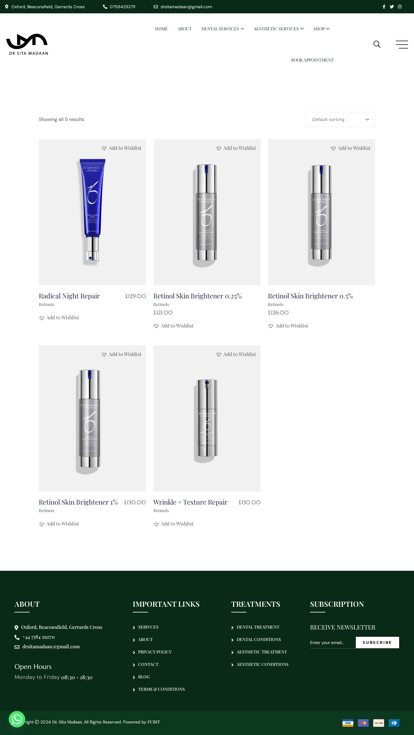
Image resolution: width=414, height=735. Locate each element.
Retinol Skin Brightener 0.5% (310, 295)
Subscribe (377, 642)
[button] (121, 148)
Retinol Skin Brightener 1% (78, 501)
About (185, 29)
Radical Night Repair (69, 295)
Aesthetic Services (276, 29)
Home (161, 29)
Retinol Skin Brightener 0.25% (197, 295)
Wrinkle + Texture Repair (190, 501)
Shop (319, 29)
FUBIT (154, 722)
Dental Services (220, 29)
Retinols (46, 304)
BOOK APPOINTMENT (312, 60)
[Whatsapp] (17, 719)
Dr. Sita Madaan (67, 722)
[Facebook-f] (384, 7)
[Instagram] (400, 7)
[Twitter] (392, 7)
